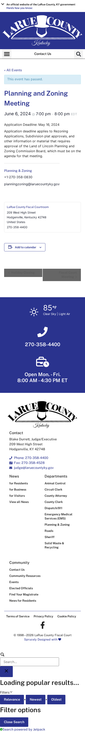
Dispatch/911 (53, 508)
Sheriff (49, 537)
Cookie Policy (66, 616)
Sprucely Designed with (41, 639)
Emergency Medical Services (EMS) (58, 516)
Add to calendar (25, 247)
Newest (35, 699)
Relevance (12, 699)
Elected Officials (21, 588)
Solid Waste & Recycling (54, 545)
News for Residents (22, 600)
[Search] (29, 659)
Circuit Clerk (53, 489)
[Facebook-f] (42, 625)
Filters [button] (10, 692)
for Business (17, 489)
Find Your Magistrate (23, 594)
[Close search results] (6, 671)
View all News (19, 502)
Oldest (56, 699)
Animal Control (55, 483)
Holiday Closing (23, 272)
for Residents (18, 483)
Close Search (14, 722)
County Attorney (56, 495)
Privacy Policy (43, 616)
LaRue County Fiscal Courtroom (28, 207)
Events (14, 582)
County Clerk (54, 502)
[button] (42, 6)
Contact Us (42, 54)
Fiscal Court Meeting (68, 274)
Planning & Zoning (18, 171)
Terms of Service (18, 616)
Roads (49, 530)
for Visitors (17, 495)
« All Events (13, 70)
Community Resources (24, 576)
